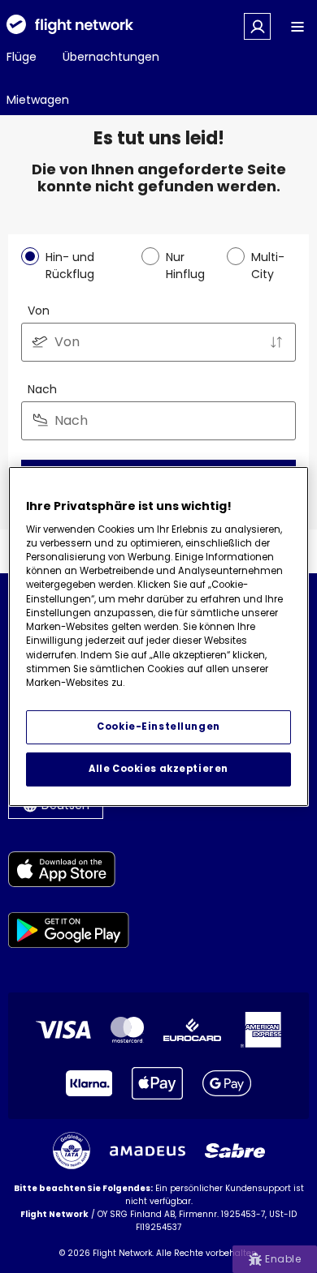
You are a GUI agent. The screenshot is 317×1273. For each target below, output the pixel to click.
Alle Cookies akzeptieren (158, 768)
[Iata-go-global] (71, 1150)
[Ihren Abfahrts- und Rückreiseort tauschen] (276, 342)
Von (39, 310)
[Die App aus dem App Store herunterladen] (68, 872)
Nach (42, 389)
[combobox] (158, 342)
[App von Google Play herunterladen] (68, 933)
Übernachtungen (111, 57)
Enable (283, 1259)
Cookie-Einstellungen (158, 726)
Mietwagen (38, 100)
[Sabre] (235, 1150)
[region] (159, 636)
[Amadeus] (147, 1151)
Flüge (22, 57)
